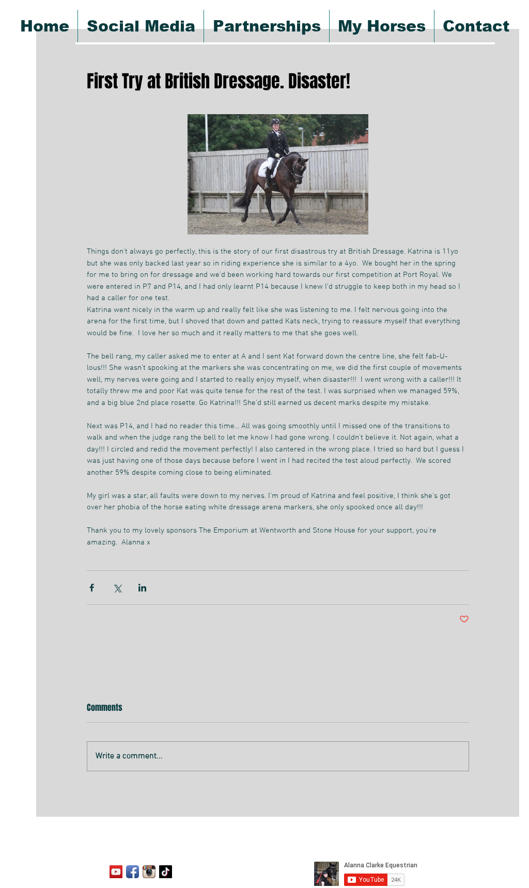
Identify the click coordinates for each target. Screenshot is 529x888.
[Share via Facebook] (92, 588)
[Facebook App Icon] (132, 871)
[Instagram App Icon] (149, 871)
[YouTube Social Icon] (116, 871)
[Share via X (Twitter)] (117, 588)
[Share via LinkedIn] (142, 588)
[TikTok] (165, 871)
